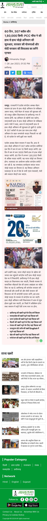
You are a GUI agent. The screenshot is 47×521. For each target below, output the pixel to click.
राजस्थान (27, 465)
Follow (30, 73)
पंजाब (37, 465)
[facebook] (22, 499)
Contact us (7, 512)
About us (18, 512)
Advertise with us (31, 512)
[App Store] (31, 505)
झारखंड (31, 18)
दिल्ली (3, 18)
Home (5, 22)
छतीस (25, 312)
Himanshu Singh (17, 59)
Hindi (5, 481)
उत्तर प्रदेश (10, 18)
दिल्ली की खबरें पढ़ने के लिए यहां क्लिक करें (26, 322)
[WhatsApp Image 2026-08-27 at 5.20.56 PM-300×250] (23, 243)
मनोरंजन (24, 12)
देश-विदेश (14, 12)
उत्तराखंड (18, 18)
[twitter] (27, 499)
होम (5, 12)
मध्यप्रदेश (39, 18)
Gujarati (27, 481)
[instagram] (31, 499)
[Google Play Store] (14, 505)
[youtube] (36, 499)
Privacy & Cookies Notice (13, 515)
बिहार (25, 18)
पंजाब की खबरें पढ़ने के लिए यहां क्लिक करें (25, 325)
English (15, 481)
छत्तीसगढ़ (14, 22)
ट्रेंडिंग (34, 12)
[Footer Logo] (23, 493)
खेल (42, 12)
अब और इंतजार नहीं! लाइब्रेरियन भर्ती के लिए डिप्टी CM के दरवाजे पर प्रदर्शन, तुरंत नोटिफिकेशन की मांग (32, 362)
